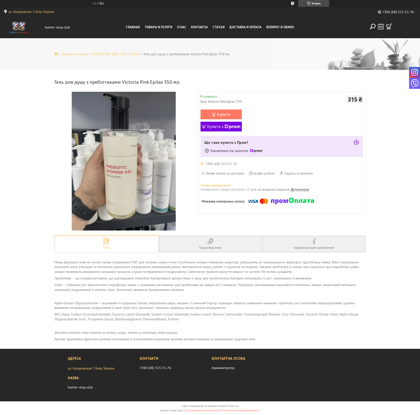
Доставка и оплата (245, 27)
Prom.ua (233, 406)
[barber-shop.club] (23, 27)
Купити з (215, 126)
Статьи (219, 27)
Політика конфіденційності (241, 410)
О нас (181, 27)
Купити (223, 114)
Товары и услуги (158, 27)
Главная (133, 27)
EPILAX (135, 54)
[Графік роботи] (381, 26)
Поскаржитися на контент (202, 410)
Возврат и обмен (280, 27)
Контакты (199, 27)
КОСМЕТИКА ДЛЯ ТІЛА (109, 54)
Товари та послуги (74, 54)
